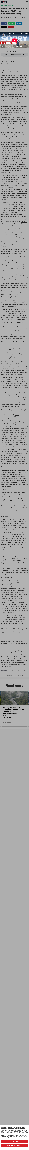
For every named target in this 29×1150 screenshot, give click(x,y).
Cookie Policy (14, 1148)
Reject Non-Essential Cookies (14, 1145)
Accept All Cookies (14, 1141)
